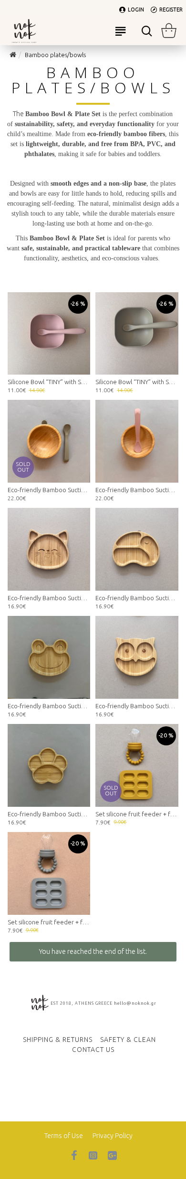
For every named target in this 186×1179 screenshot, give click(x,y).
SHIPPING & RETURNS (58, 1039)
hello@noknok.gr (135, 1003)
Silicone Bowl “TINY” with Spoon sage (136, 381)
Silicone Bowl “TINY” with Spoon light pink (49, 381)
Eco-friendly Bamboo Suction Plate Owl (136, 706)
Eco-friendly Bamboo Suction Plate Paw (49, 814)
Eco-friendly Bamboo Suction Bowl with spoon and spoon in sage (49, 489)
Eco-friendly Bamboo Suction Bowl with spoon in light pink (136, 489)
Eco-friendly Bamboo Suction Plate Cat (49, 597)
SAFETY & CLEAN (128, 1039)
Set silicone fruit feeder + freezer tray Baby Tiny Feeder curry (136, 814)
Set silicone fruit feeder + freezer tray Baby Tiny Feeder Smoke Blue (49, 922)
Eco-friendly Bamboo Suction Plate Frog (49, 706)
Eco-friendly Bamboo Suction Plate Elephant (136, 597)
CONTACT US (93, 1049)
